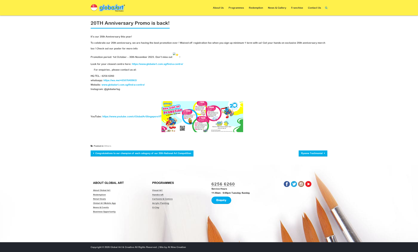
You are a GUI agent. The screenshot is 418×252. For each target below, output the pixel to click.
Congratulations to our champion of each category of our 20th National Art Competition (143, 153)
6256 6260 (223, 184)
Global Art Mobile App (104, 203)
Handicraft (157, 194)
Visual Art (157, 190)
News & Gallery (277, 7)
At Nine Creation (177, 247)
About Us (218, 7)
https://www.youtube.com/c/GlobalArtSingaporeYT (131, 116)
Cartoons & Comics (162, 199)
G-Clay (155, 207)
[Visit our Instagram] (301, 184)
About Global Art (101, 190)
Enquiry (221, 200)
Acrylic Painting (160, 203)
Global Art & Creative (122, 247)
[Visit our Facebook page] (287, 184)
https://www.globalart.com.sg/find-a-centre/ (157, 64)
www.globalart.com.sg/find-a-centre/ (123, 84)
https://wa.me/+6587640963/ (120, 80)
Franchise (297, 7)
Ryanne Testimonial (312, 153)
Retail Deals (99, 199)
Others (107, 146)
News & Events (101, 207)
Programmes (236, 7)
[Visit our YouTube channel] (308, 184)
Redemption (256, 7)
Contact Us (314, 7)
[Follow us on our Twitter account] (294, 184)
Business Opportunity (104, 211)
